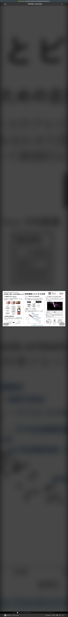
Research (49, 615)
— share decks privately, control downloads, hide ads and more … (34, 1)
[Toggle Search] (62, 4)
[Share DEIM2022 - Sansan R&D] (57, 615)
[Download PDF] (63, 615)
